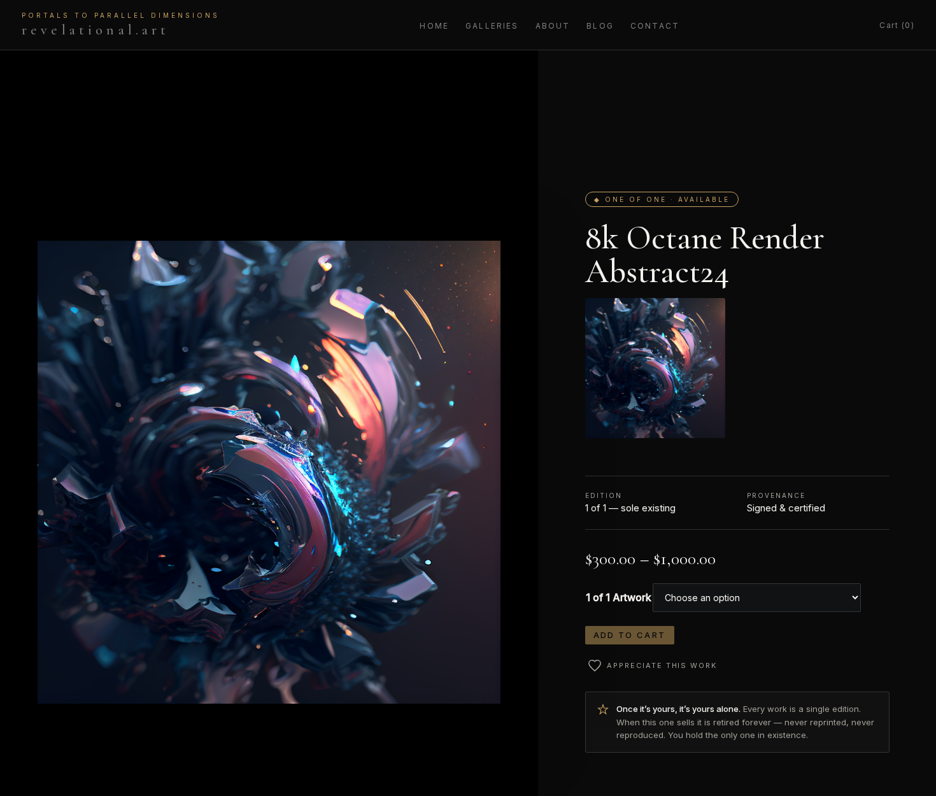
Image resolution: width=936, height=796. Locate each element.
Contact (654, 26)
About (553, 26)
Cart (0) (896, 25)
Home (434, 26)
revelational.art (121, 24)
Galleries (491, 26)
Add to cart (629, 635)
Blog (600, 26)
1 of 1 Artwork (618, 597)
